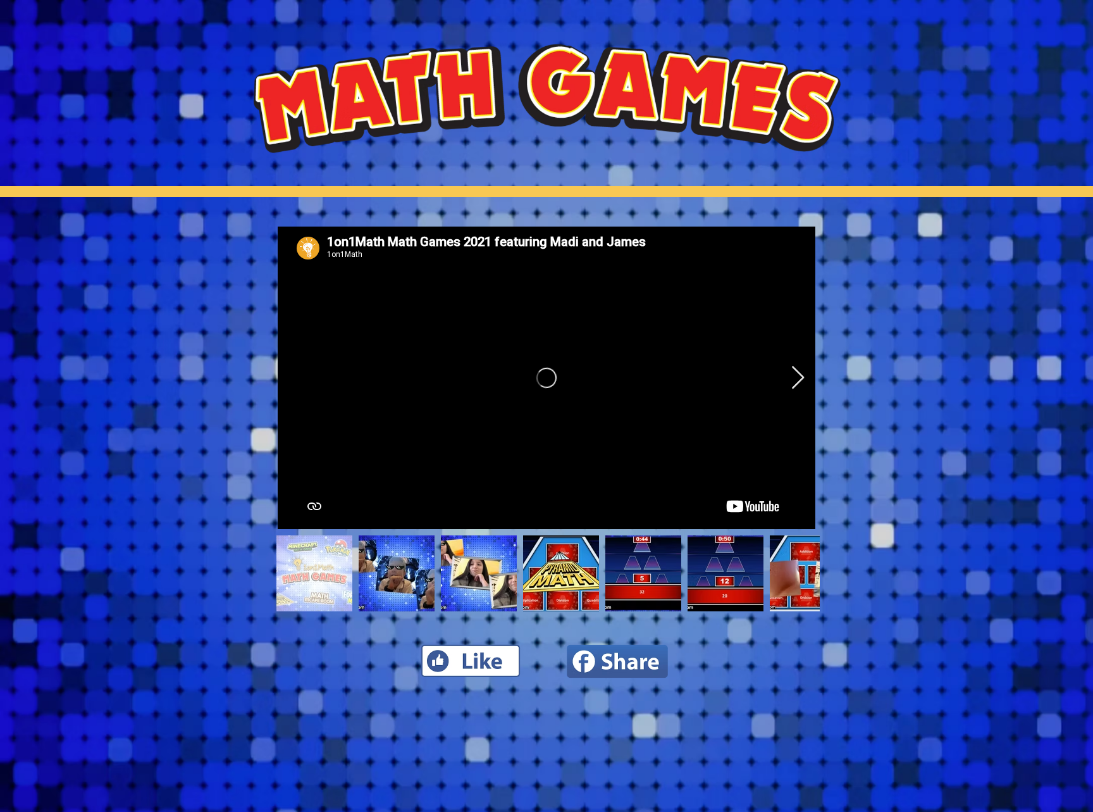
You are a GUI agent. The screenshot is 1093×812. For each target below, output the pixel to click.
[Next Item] (798, 378)
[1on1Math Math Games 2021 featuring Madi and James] (546, 378)
